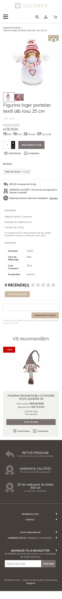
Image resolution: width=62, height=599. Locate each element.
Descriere (10, 210)
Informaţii (10, 243)
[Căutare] (37, 17)
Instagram (46, 538)
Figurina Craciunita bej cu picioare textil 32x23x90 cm (31, 397)
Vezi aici (53, 198)
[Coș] (55, 17)
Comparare (33, 153)
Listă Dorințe (15, 153)
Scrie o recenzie (17, 294)
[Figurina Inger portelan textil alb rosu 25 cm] (8, 97)
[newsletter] (6, 198)
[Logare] (45, 17)
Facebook (32, 538)
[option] (31, 63)
